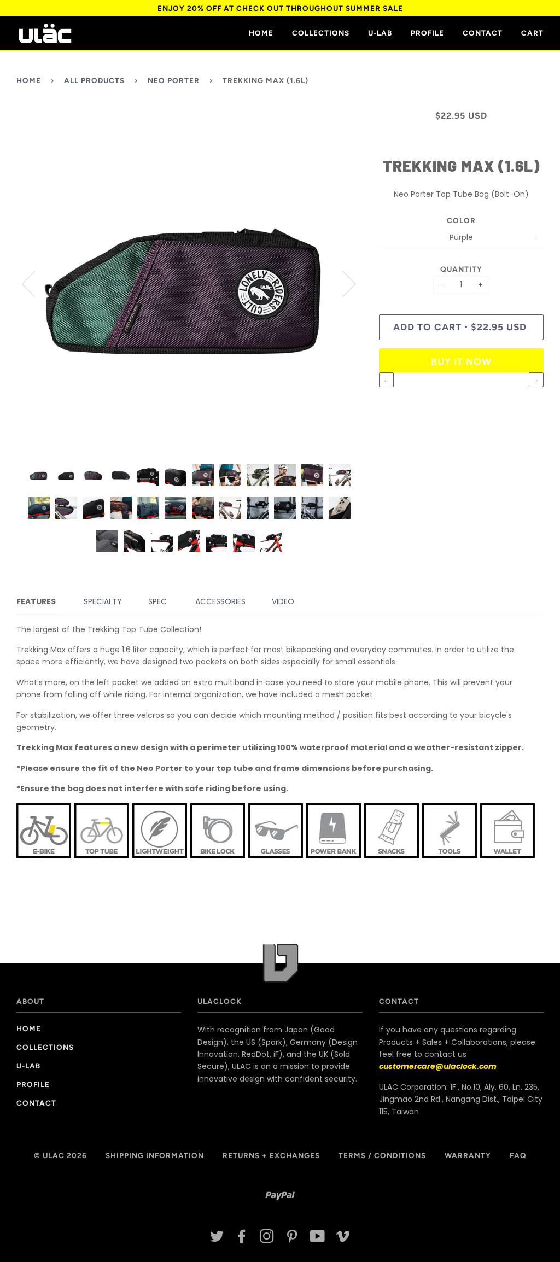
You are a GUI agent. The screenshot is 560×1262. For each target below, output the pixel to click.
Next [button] (343, 283)
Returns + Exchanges (271, 1155)
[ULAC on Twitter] (217, 1239)
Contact (483, 32)
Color (461, 220)
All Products (94, 80)
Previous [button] (35, 283)
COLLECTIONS (320, 32)
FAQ (518, 1155)
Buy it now (461, 361)
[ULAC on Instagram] (267, 1239)
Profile (427, 32)
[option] (189, 283)
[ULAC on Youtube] (317, 1239)
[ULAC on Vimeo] (343, 1239)
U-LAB (380, 32)
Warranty (468, 1155)
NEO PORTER (174, 80)
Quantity (461, 269)
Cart (532, 32)
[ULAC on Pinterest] (292, 1239)
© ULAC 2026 (60, 1155)
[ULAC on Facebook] (242, 1239)
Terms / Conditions (382, 1155)
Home (28, 80)
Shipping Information (155, 1155)
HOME (261, 32)
